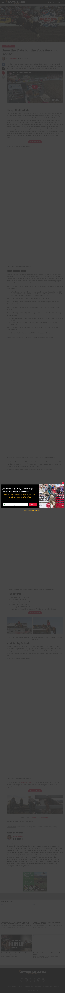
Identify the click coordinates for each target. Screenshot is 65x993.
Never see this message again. (32, 510)
